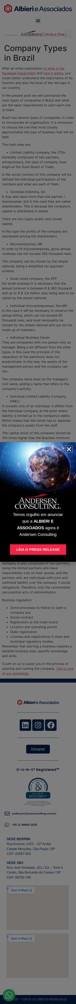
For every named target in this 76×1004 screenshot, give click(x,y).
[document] (38, 502)
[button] (69, 449)
